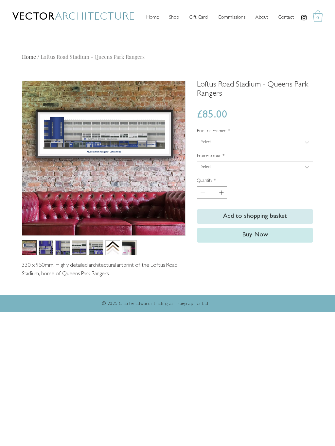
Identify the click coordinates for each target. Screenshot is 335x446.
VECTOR (33, 17)
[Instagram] (304, 17)
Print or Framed (213, 131)
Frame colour (211, 156)
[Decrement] (202, 192)
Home (29, 56)
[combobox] (255, 142)
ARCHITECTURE (95, 17)
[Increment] (222, 192)
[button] (318, 16)
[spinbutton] (212, 192)
